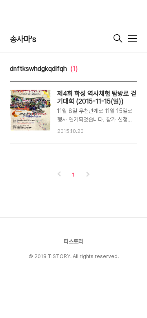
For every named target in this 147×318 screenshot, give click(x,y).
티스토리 (73, 241)
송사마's (23, 39)
